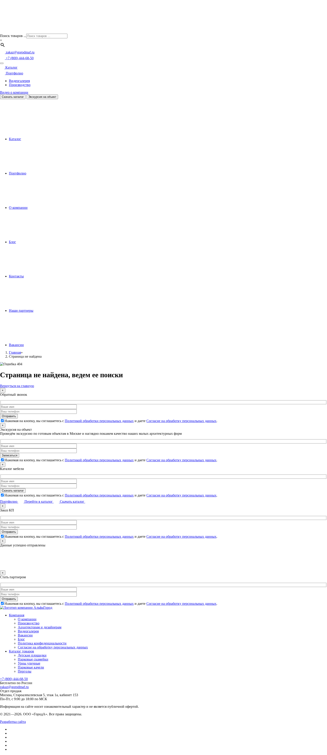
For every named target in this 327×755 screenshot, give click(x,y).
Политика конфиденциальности (42, 643)
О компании (18, 207)
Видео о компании (14, 92)
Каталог (11, 67)
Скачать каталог (13, 96)
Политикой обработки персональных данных (99, 421)
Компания (16, 615)
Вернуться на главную (17, 386)
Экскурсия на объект (42, 96)
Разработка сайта (13, 722)
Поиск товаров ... (13, 36)
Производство (19, 85)
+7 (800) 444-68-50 (14, 679)
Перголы (24, 671)
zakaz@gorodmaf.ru (14, 687)
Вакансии (16, 345)
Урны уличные (29, 663)
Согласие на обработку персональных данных (181, 421)
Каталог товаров (21, 651)
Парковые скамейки (33, 659)
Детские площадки (32, 655)
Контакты (16, 276)
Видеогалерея (19, 81)
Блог (12, 242)
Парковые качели (31, 667)
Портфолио (14, 73)
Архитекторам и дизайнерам (39, 627)
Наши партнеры (21, 310)
